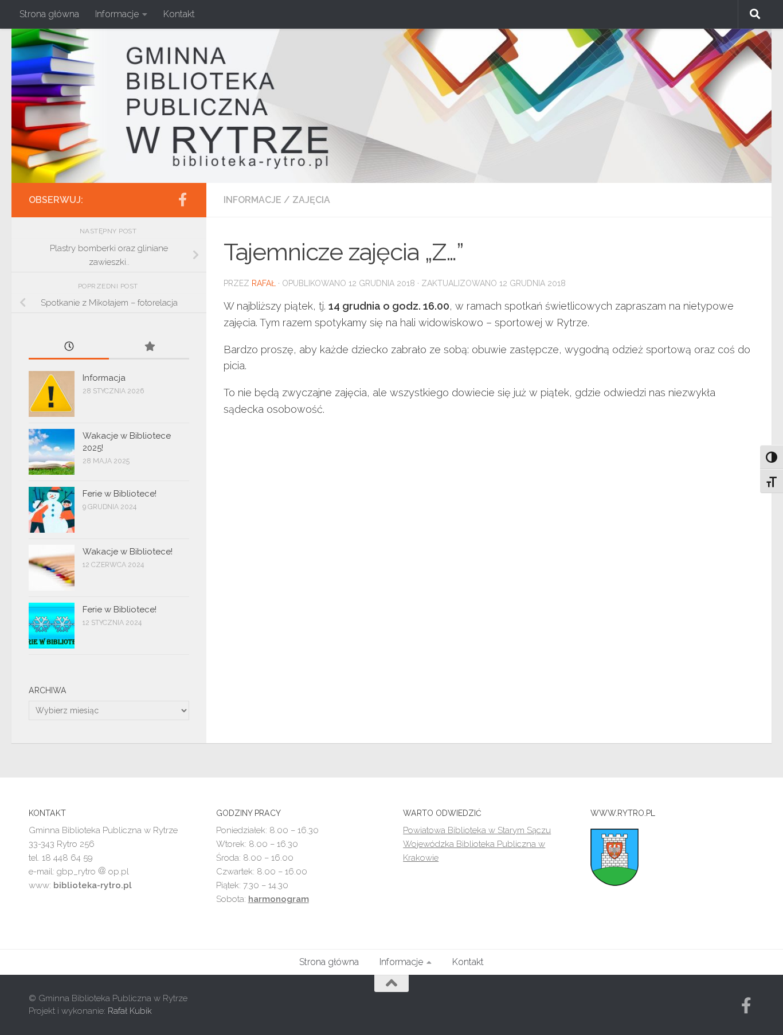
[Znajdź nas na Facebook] (182, 199)
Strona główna (49, 14)
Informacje (117, 14)
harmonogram (278, 899)
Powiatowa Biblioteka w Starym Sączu (477, 830)
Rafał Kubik (130, 1011)
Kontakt (179, 14)
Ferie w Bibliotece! (119, 494)
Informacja (104, 378)
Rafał (264, 283)
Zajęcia (311, 199)
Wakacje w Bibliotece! (128, 551)
